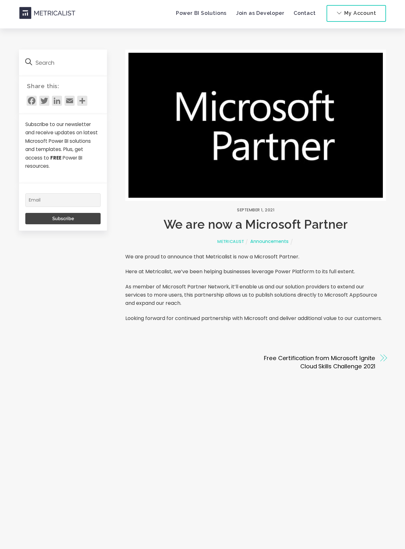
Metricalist (230, 241)
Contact (305, 13)
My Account (359, 13)
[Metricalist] (47, 15)
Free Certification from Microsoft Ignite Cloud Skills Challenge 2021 (319, 362)
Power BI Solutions (201, 13)
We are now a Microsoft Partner (256, 224)
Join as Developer (260, 13)
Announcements (269, 241)
